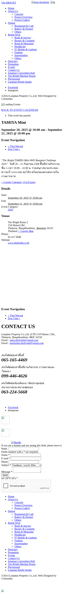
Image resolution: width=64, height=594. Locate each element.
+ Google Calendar (11, 182)
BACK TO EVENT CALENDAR (19, 110)
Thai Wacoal (15, 146)
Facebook (13, 87)
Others (17, 31)
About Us (13, 11)
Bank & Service (22, 37)
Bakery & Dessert (23, 28)
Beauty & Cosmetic (24, 40)
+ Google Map (25, 231)
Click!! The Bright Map (20, 436)
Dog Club (14, 149)
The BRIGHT (8, 2)
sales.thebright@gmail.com (24, 340)
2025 (10, 209)
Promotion (13, 64)
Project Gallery (22, 20)
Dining (11, 23)
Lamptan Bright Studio (20, 81)
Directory (13, 61)
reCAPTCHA (9, 478)
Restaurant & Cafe (24, 26)
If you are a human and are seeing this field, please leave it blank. (31, 447)
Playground (14, 78)
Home (11, 8)
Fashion (18, 52)
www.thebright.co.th (18, 242)
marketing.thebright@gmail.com (27, 343)
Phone (5, 461)
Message (6, 471)
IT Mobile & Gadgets (25, 49)
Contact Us (14, 70)
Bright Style (14, 34)
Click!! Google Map (18, 423)
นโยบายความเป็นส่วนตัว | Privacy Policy (23, 584)
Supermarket (21, 55)
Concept (18, 14)
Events (11, 67)
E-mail (5, 458)
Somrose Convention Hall (21, 73)
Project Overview (23, 17)
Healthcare (20, 46)
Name (5, 455)
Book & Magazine (24, 43)
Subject (6, 465)
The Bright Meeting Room (21, 76)
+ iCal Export (28, 182)
